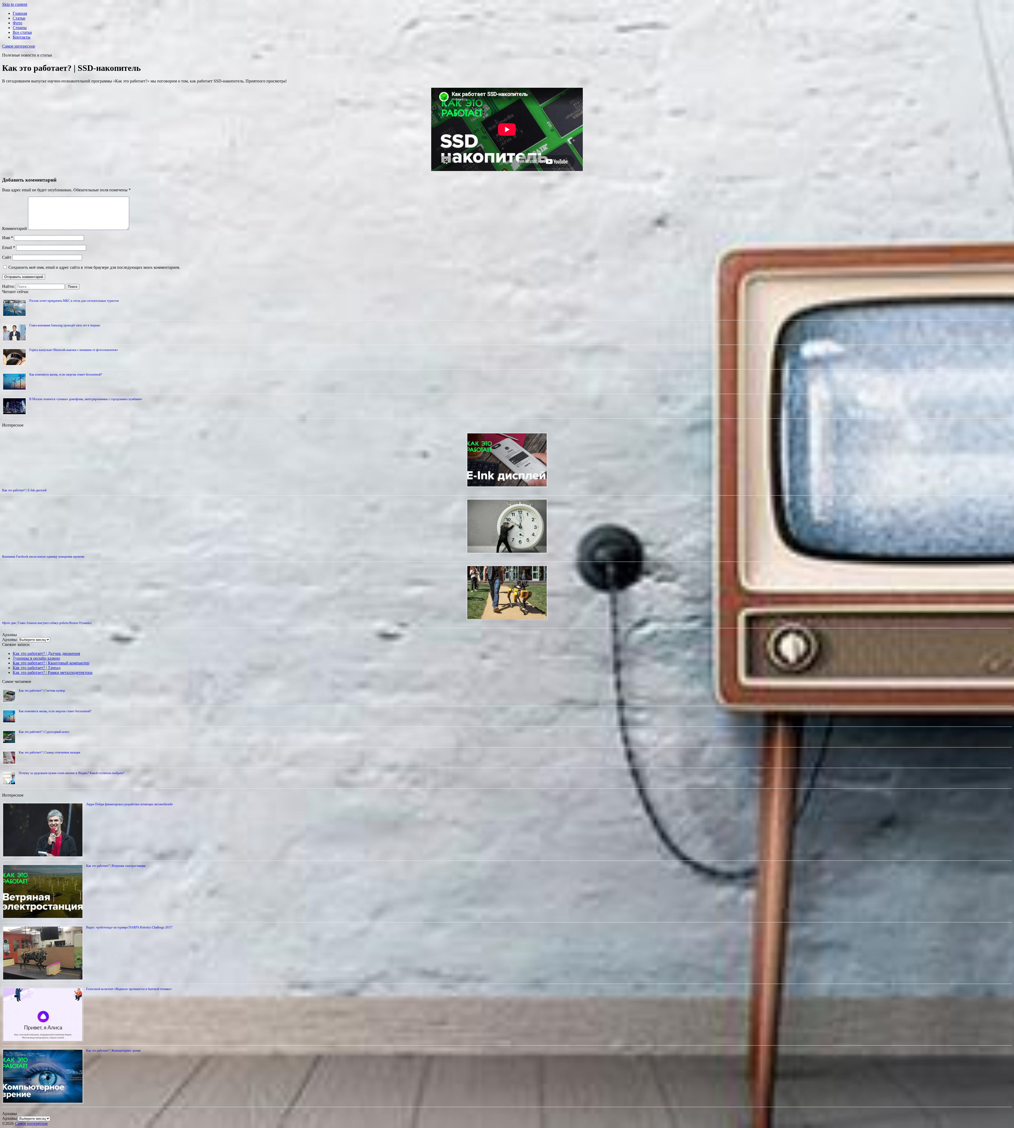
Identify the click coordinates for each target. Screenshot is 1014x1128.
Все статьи (22, 32)
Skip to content (14, 4)
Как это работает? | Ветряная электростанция (115, 866)
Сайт (6, 257)
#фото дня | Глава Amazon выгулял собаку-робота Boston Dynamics (47, 623)
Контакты (21, 37)
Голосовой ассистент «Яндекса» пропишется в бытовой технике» (129, 989)
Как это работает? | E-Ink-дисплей (24, 490)
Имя (7, 237)
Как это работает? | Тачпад (36, 667)
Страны (20, 27)
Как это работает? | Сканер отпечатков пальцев (49, 752)
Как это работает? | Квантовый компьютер (51, 663)
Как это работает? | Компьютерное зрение (113, 1050)
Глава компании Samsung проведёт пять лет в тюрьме (64, 325)
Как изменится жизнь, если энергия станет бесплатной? (65, 374)
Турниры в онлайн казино (36, 658)
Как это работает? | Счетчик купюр (42, 690)
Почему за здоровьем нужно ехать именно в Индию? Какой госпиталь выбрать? (71, 773)
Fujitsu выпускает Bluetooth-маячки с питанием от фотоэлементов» (73, 350)
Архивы (9, 639)
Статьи (19, 18)
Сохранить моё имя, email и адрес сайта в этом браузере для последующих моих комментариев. (94, 267)
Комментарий (14, 228)
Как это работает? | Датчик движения (46, 653)
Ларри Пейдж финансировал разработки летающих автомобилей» (129, 804)
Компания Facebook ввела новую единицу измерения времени (43, 556)
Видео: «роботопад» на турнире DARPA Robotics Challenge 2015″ (129, 927)
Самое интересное (18, 46)
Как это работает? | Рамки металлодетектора (52, 672)
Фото (17, 23)
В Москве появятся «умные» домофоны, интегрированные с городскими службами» (85, 399)
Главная (20, 13)
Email (8, 247)
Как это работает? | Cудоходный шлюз (44, 732)
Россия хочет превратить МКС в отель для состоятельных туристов (74, 301)
